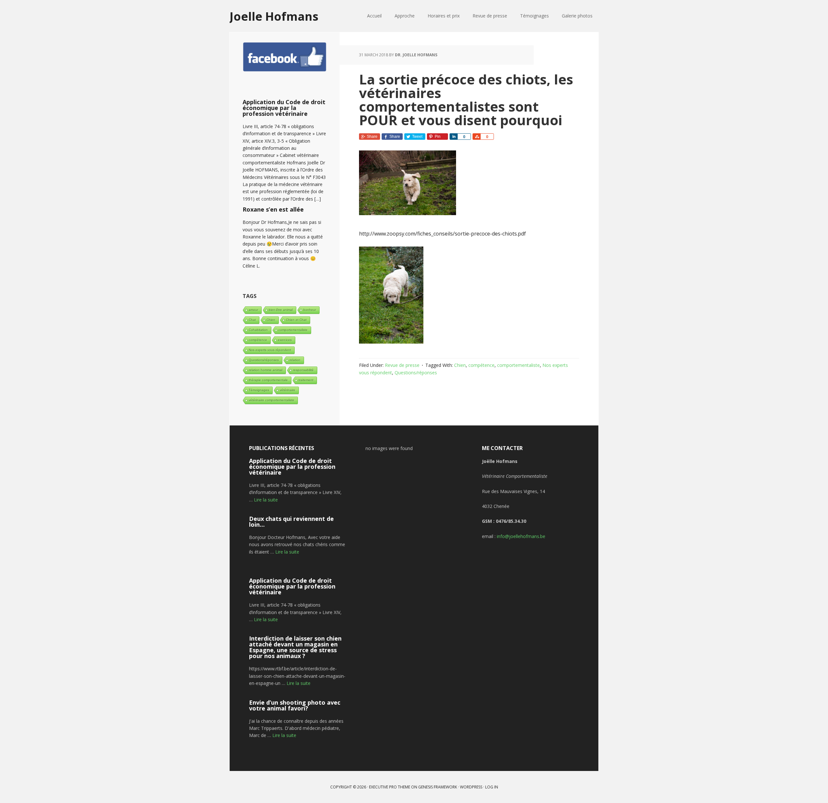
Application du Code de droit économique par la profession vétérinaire (284, 107)
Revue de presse (402, 365)
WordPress (471, 787)
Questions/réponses (416, 372)
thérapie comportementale (268, 380)
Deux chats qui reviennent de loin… (291, 521)
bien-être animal (281, 310)
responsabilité (303, 370)
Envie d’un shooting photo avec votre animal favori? (294, 705)
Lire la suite (266, 500)
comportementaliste (518, 365)
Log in (491, 787)
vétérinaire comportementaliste (271, 400)
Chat (252, 320)
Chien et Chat (296, 320)
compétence (481, 365)
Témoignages (259, 390)
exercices (285, 340)
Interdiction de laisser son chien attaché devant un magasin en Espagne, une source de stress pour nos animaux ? (295, 647)
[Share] (453, 136)
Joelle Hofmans (274, 16)
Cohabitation (258, 330)
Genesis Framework (437, 787)
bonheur (309, 310)
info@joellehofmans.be (521, 536)
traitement (306, 380)
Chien (460, 365)
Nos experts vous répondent (270, 350)
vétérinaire (287, 390)
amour (253, 310)
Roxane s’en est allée (273, 209)
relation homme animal (265, 370)
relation (294, 360)
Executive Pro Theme (389, 787)
